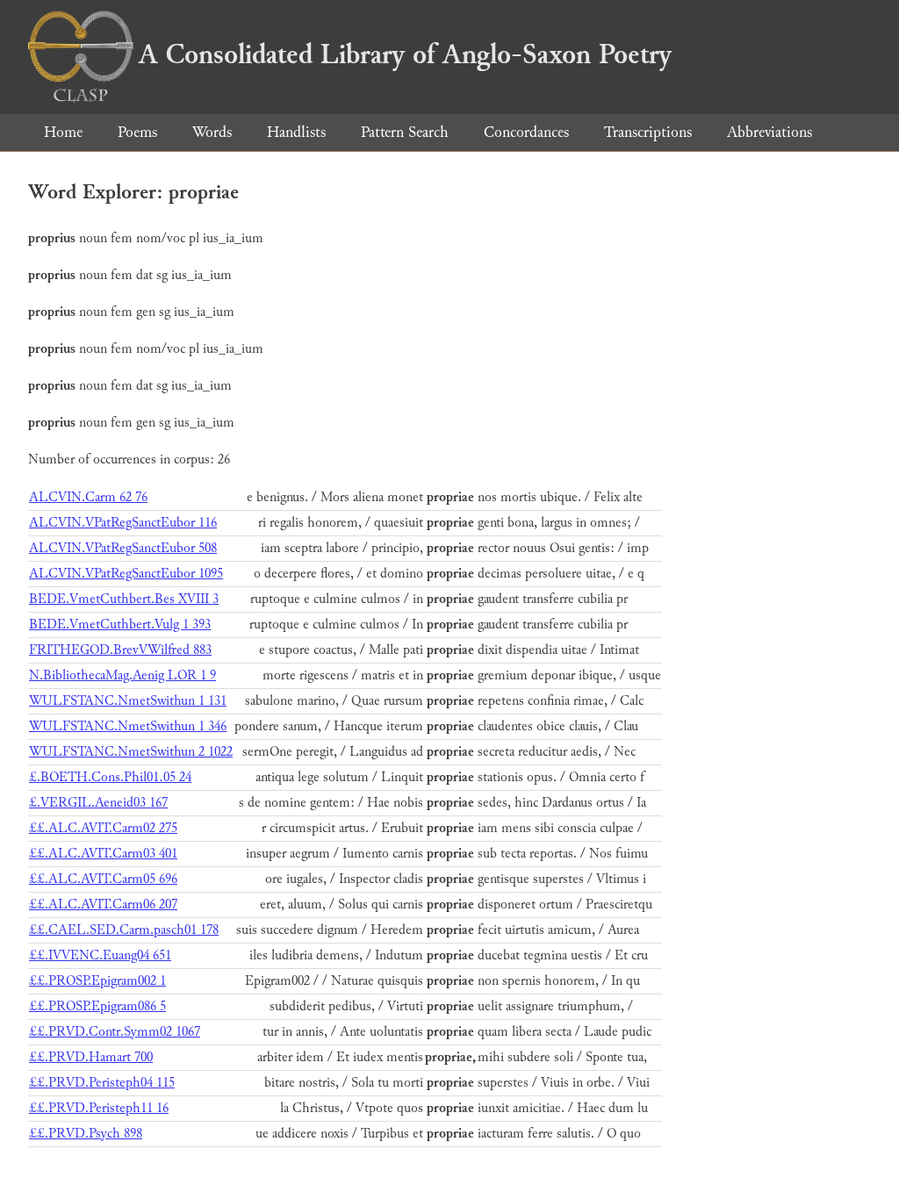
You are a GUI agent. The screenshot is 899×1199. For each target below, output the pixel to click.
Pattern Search (405, 132)
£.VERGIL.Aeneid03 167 (98, 803)
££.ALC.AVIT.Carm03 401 (103, 854)
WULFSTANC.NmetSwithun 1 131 (128, 701)
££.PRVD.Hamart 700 (91, 1057)
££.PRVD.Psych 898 (85, 1134)
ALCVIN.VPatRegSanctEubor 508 (123, 548)
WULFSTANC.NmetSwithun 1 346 (128, 726)
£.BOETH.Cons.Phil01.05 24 (110, 777)
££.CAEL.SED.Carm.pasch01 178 (124, 930)
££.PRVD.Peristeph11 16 (99, 1108)
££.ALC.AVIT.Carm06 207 (103, 904)
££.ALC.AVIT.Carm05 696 (103, 879)
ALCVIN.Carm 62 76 (88, 497)
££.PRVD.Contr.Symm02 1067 (114, 1032)
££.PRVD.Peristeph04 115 (102, 1083)
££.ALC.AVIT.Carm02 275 (103, 828)
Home (63, 132)
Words (212, 132)
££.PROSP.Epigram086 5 (97, 1006)
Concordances (526, 132)
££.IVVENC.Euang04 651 (100, 955)
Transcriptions (648, 132)
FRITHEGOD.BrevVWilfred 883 (120, 650)
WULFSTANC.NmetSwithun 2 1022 (131, 752)
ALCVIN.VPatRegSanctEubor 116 (123, 523)
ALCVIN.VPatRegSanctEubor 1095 (126, 574)
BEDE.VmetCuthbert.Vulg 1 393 (120, 624)
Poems (137, 132)
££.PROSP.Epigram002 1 (97, 981)
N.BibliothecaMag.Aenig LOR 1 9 (122, 675)
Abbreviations (769, 132)
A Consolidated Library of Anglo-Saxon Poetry (405, 54)
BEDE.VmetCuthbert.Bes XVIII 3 (124, 599)
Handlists (296, 132)
